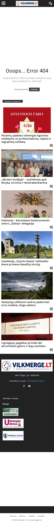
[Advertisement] (27, 35)
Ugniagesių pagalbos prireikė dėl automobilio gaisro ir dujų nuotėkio (23, 344)
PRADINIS (34, 89)
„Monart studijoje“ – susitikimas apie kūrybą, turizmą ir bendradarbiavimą (24, 181)
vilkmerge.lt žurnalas (10, 398)
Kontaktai (41, 516)
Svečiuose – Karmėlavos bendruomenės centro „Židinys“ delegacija (25, 222)
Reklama (22, 516)
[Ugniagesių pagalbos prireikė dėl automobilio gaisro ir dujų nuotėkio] (27, 326)
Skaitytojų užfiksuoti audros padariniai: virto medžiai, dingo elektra (25, 303)
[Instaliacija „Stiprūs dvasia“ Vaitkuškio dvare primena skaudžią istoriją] (27, 245)
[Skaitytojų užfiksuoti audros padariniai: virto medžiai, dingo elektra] (27, 285)
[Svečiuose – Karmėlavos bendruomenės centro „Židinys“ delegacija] (27, 204)
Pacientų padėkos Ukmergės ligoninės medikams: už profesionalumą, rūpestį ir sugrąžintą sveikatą (26, 139)
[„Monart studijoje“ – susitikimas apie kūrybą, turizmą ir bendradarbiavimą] (27, 163)
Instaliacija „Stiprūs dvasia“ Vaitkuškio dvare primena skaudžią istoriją (24, 263)
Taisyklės (31, 516)
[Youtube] (29, 386)
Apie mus (13, 516)
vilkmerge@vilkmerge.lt (36, 381)
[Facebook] (24, 386)
